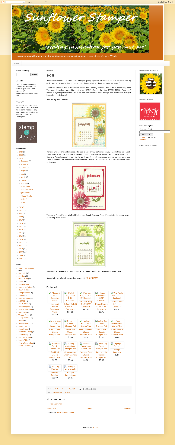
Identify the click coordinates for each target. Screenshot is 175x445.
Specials (21, 276)
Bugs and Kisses (24, 337)
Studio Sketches (24, 346)
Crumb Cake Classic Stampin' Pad (54, 332)
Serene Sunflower (25, 309)
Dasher (21, 321)
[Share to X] (89, 389)
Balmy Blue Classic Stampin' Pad (101, 332)
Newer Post (51, 409)
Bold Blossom (23, 284)
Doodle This (22, 340)
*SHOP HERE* (92, 278)
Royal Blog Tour (24, 307)
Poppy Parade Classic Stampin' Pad (117, 332)
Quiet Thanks (25, 193)
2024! (23, 202)
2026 (21, 152)
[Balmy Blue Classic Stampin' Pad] (101, 326)
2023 (21, 207)
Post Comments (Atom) (65, 413)
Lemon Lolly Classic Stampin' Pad (101, 354)
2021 (21, 213)
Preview (142, 137)
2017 (21, 226)
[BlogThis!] (87, 389)
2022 (21, 210)
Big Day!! (24, 199)
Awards (21, 295)
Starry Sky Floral (27, 190)
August (23, 171)
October (24, 168)
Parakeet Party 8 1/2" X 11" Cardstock (85, 304)
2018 (21, 223)
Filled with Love (24, 298)
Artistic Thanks (26, 186)
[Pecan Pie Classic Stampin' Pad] (70, 326)
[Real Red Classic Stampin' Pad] (55, 349)
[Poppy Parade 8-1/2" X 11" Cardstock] (101, 300)
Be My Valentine (24, 318)
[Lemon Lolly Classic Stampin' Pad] (101, 349)
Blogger (95, 427)
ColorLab (21, 273)
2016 (21, 230)
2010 (21, 249)
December (25, 161)
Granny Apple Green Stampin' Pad (70, 354)
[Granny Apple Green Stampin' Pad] (70, 349)
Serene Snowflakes (25, 343)
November (25, 164)
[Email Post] (80, 389)
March (23, 177)
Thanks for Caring (25, 332)
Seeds (20, 282)
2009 (21, 252)
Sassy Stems (23, 329)
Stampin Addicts (24, 293)
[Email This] (84, 389)
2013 (21, 239)
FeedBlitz (142, 140)
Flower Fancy (23, 326)
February (24, 180)
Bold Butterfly (23, 335)
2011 (21, 246)
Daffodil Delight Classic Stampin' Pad (85, 332)
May (22, 174)
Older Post (127, 409)
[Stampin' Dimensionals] (70, 369)
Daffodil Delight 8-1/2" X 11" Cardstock (70, 306)
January (24, 184)
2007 (21, 258)
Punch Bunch (23, 304)
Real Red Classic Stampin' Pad (54, 354)
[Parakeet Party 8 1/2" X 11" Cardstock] (86, 298)
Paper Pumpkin (64, 392)
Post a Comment (56, 404)
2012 (21, 242)
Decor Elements (24, 323)
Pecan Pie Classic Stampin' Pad (70, 332)
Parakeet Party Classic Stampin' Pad (85, 354)
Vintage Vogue (23, 315)
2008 (21, 255)
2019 (21, 220)
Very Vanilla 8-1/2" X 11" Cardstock (117, 304)
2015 (21, 233)
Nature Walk (23, 290)
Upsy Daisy (22, 312)
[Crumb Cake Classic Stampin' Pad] (55, 326)
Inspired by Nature (25, 287)
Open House (23, 279)
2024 (21, 158)
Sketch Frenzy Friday (26, 268)
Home (16, 63)
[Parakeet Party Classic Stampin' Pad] (86, 349)
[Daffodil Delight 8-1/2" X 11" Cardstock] (70, 300)
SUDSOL (21, 301)
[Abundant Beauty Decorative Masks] (55, 300)
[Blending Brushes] (55, 369)
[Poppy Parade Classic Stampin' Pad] (117, 326)
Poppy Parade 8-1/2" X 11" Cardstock (101, 306)
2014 (21, 236)
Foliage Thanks (26, 196)
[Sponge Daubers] (117, 346)
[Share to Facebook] (92, 389)
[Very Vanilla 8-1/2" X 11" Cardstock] (117, 298)
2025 (21, 155)
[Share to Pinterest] (94, 389)
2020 (21, 217)
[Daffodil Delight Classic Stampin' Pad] (86, 326)
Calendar (56, 392)
